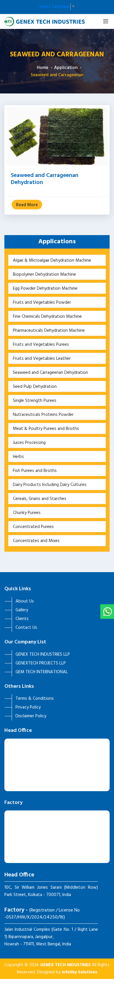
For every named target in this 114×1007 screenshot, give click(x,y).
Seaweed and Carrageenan (57, 75)
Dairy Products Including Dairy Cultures (50, 484)
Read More (27, 205)
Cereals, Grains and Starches (39, 498)
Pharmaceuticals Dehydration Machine (49, 330)
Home (42, 67)
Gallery (21, 610)
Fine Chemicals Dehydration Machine (47, 316)
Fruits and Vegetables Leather (42, 358)
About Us (24, 601)
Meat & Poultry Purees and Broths (46, 428)
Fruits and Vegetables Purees (41, 344)
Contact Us (26, 627)
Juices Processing (29, 442)
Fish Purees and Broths (35, 470)
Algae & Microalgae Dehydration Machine (52, 260)
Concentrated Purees (33, 526)
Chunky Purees (27, 512)
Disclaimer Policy (30, 716)
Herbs (18, 456)
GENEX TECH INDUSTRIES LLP (42, 654)
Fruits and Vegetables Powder (42, 302)
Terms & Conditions (34, 698)
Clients (22, 618)
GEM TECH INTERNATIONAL (41, 672)
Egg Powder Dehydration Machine (45, 288)
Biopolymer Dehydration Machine (44, 274)
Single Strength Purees (34, 400)
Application (65, 67)
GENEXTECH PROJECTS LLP (40, 663)
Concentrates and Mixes (36, 540)
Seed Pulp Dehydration (35, 386)
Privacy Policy (28, 707)
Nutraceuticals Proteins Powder (43, 414)
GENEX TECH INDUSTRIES (65, 964)
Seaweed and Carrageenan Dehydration (44, 179)
